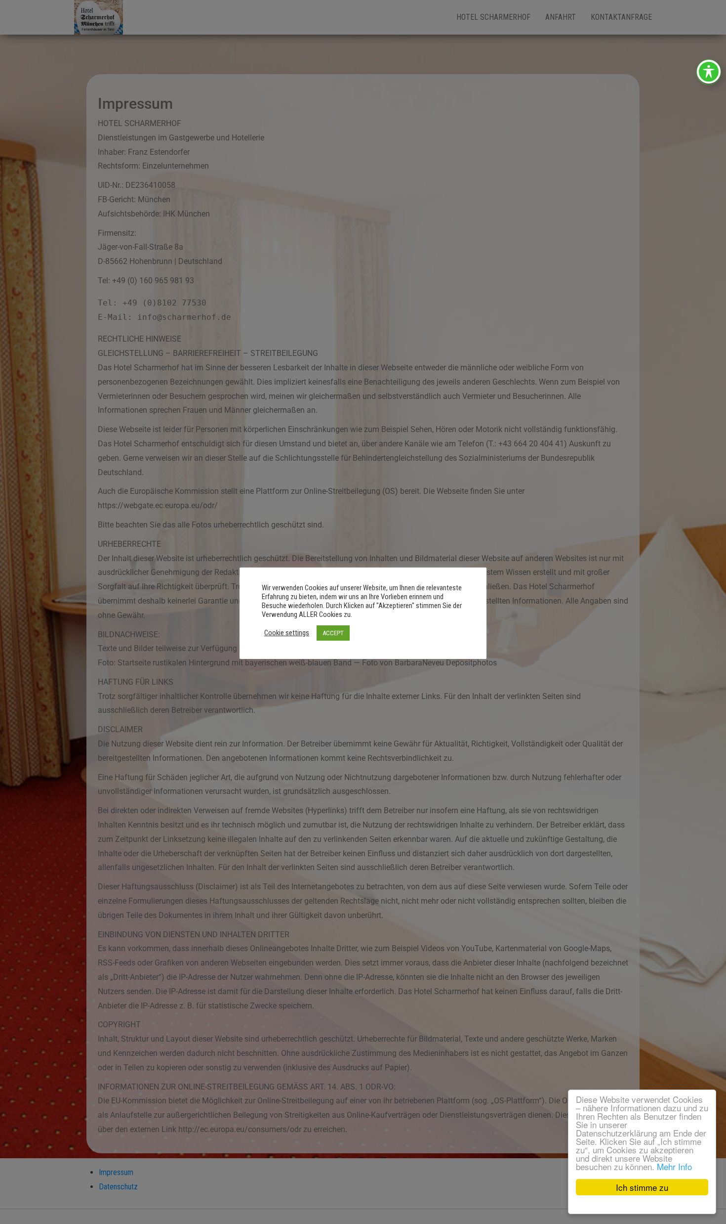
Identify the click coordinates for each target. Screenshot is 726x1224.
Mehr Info (674, 1166)
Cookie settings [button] (286, 632)
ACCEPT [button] (333, 633)
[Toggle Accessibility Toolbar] (709, 72)
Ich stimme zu (642, 1187)
